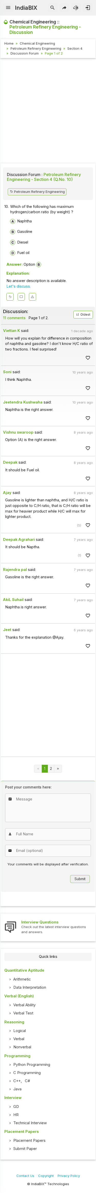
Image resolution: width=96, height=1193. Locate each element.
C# (27, 1081)
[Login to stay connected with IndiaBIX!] (88, 8)
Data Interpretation (29, 987)
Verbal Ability (24, 1005)
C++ (17, 1081)
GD (16, 1106)
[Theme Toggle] (76, 8)
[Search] (53, 8)
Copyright (46, 1176)
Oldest (85, 314)
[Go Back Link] (10, 297)
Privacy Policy (69, 1176)
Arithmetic (22, 979)
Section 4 (74, 48)
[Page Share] (64, 8)
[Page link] (58, 769)
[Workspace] (21, 297)
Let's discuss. (18, 286)
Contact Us (25, 1176)
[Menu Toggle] (8, 8)
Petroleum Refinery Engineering (35, 48)
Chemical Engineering (37, 43)
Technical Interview (30, 1123)
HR (16, 1114)
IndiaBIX (26, 7)
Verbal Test (23, 1013)
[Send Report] (32, 297)
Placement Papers (29, 1140)
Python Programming (31, 1064)
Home (9, 43)
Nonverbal (22, 1047)
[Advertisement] (48, 111)
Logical (19, 1030)
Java (17, 1089)
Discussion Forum (24, 53)
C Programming (27, 1072)
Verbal (18, 1039)
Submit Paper (25, 1148)
